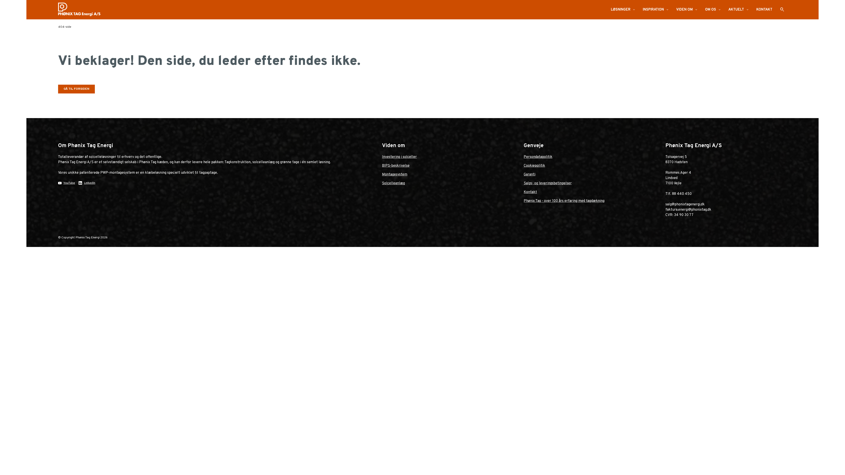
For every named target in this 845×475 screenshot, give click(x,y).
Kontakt (530, 192)
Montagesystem (394, 174)
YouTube (69, 183)
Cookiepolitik (534, 166)
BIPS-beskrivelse (396, 166)
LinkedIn (89, 183)
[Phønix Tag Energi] (81, 9)
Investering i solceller (399, 157)
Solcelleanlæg (393, 183)
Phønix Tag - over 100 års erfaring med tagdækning (564, 201)
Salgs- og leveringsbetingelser (548, 183)
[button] (634, 9)
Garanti (529, 174)
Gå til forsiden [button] (76, 89)
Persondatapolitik (538, 157)
